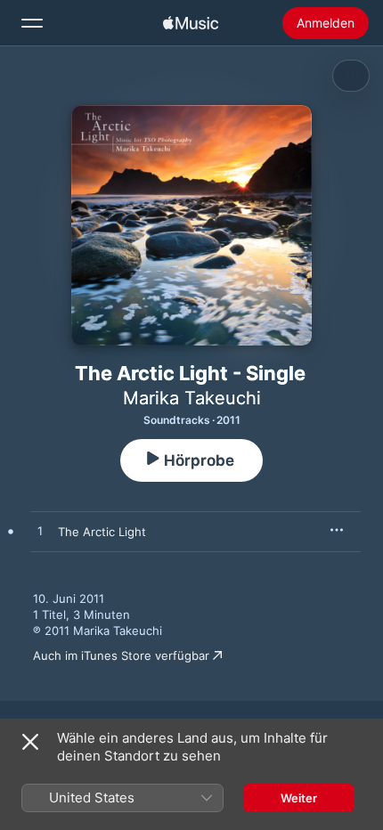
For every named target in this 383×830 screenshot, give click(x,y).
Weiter (299, 798)
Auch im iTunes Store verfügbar (121, 655)
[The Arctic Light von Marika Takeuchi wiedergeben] (40, 532)
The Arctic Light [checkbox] (102, 532)
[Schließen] (30, 742)
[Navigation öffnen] (32, 23)
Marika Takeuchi (192, 398)
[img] (190, 23)
